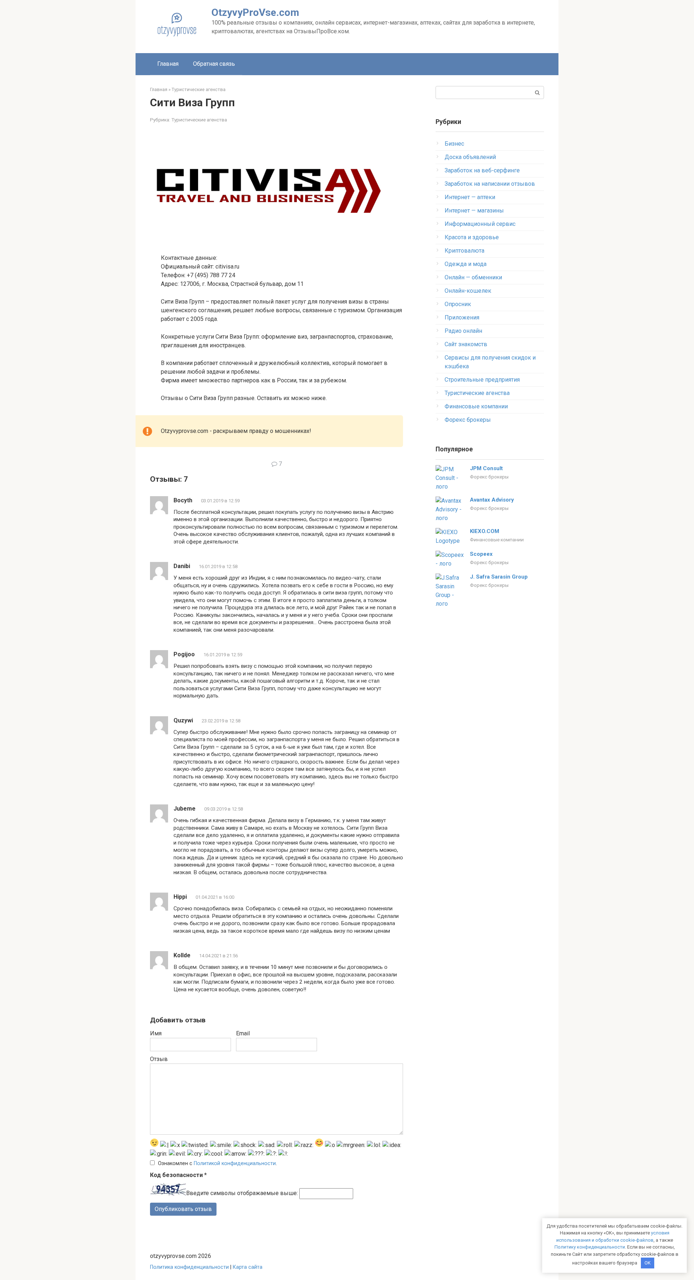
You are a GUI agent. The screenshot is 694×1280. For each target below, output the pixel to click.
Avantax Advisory (492, 500)
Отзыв (159, 1059)
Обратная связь (214, 63)
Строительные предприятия (482, 379)
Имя (156, 1033)
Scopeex (481, 554)
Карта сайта (247, 1267)
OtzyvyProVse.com (255, 12)
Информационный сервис (480, 223)
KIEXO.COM (484, 531)
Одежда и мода (466, 264)
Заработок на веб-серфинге (482, 170)
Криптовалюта (464, 250)
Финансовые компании (476, 406)
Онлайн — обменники (473, 277)
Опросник (458, 304)
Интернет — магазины (474, 210)
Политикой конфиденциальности (235, 1163)
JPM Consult (486, 468)
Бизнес (454, 143)
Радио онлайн (463, 330)
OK (647, 1263)
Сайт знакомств (466, 344)
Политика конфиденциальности (189, 1267)
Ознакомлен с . (217, 1163)
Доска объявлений (470, 157)
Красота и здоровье (472, 237)
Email (243, 1033)
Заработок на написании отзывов (490, 183)
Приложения (462, 317)
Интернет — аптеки (470, 197)
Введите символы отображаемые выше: (242, 1193)
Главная (168, 63)
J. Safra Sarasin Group (499, 577)
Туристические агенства (199, 120)
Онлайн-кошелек (468, 290)
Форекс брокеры (468, 419)
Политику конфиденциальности (589, 1247)
